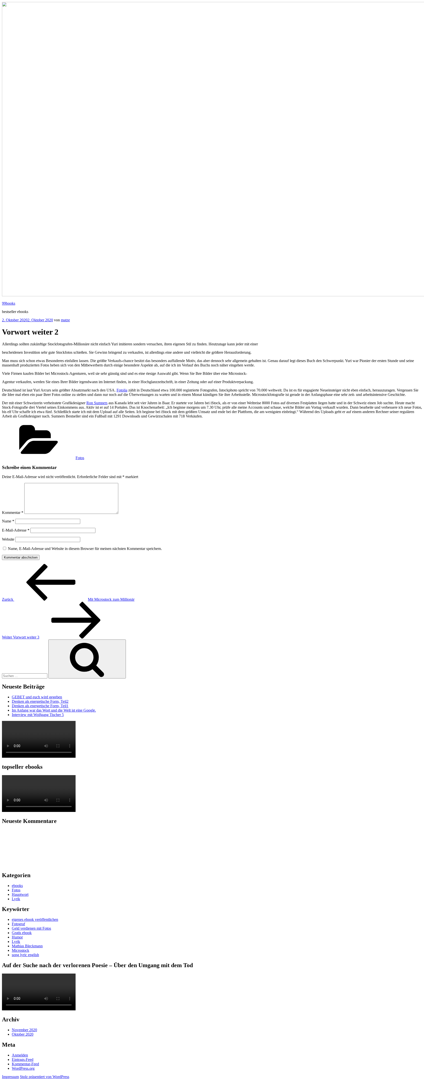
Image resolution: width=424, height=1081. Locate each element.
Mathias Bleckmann (27, 946)
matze (65, 320)
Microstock (20, 950)
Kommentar (12, 512)
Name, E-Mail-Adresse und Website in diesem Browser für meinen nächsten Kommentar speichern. (85, 549)
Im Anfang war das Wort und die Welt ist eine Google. (54, 710)
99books (8, 303)
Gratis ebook (22, 933)
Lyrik (16, 899)
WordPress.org (23, 1068)
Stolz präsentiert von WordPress (44, 1077)
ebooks (17, 886)
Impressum (10, 1077)
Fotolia (122, 390)
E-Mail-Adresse (15, 530)
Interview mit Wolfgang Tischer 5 (38, 715)
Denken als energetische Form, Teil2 (40, 701)
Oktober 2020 (22, 1034)
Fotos (80, 458)
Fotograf (18, 924)
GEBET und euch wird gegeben (37, 697)
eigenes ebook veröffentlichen (35, 919)
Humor (17, 937)
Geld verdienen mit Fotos (31, 928)
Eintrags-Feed (22, 1059)
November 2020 (24, 1030)
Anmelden (20, 1055)
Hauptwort (20, 894)
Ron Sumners (96, 403)
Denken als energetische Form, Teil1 (40, 706)
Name (8, 521)
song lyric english (25, 955)
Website (8, 539)
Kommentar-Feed (25, 1064)
